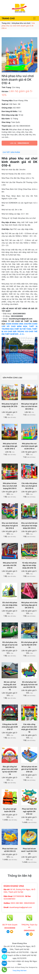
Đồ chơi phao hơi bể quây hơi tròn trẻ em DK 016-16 (29, 684)
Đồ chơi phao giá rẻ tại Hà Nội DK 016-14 (29, 644)
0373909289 (18, 896)
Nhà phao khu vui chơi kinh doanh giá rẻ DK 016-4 (29, 446)
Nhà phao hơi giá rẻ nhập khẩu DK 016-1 (10, 406)
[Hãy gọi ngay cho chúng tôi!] (3, 969)
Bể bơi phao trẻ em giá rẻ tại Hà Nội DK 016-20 (29, 769)
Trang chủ (6, 23)
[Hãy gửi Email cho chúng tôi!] (3, 957)
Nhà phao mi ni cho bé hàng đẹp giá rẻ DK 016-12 (29, 605)
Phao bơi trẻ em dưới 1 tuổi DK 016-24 (29, 851)
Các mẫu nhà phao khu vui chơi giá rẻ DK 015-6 (29, 485)
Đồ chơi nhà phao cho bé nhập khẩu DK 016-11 (9, 605)
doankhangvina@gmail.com (20, 907)
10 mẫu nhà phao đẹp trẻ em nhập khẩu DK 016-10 (29, 565)
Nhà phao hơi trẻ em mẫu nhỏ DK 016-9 (10, 565)
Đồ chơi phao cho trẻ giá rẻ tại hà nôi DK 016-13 (9, 644)
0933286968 (9, 928)
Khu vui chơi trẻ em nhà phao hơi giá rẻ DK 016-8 (10, 525)
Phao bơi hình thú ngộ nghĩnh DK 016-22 (29, 811)
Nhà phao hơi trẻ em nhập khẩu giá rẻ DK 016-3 (9, 446)
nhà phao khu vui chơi (21, 23)
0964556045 (23, 143)
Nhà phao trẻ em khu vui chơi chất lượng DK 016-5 (10, 485)
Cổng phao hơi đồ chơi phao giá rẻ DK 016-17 (10, 726)
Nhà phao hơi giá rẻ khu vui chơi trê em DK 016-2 (29, 406)
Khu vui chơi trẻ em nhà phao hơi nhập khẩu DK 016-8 (29, 525)
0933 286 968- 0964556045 (23, 903)
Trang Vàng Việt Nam (19, 970)
